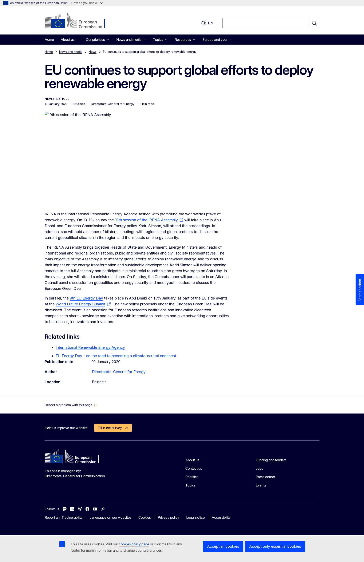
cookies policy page (134, 544)
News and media (70, 51)
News (92, 51)
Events (261, 485)
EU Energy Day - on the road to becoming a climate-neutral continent (116, 356)
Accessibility (221, 517)
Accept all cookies (223, 546)
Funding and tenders (271, 460)
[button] (71, 405)
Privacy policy (168, 517)
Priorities (191, 477)
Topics (190, 485)
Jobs (259, 468)
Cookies (144, 517)
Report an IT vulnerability (64, 517)
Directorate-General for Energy (119, 372)
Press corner (265, 477)
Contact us (193, 468)
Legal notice (195, 517)
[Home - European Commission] (79, 21)
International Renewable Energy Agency (90, 347)
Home (49, 39)
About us (192, 460)
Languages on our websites (110, 517)
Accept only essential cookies (275, 546)
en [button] (210, 23)
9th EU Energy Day (86, 298)
